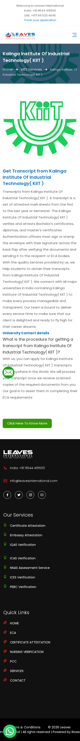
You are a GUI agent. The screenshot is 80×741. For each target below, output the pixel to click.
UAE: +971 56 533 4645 (40, 15)
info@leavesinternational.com (34, 481)
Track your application (40, 20)
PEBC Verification (23, 586)
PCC (13, 661)
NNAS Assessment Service (30, 567)
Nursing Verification (27, 651)
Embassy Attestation (26, 535)
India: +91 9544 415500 (40, 10)
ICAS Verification (23, 558)
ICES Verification (22, 577)
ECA (13, 632)
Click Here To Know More (27, 423)
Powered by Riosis (66, 732)
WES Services (31, 69)
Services (17, 670)
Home (8, 69)
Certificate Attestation (27, 525)
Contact (18, 680)
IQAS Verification (23, 544)
